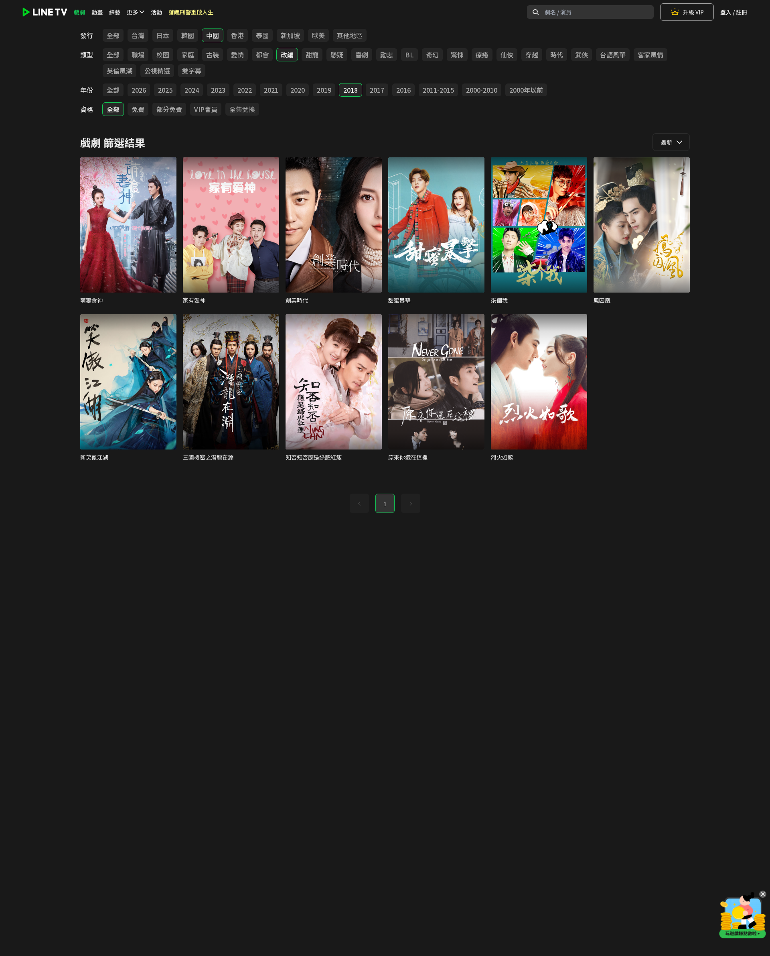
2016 (403, 90)
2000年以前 (526, 90)
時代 (556, 54)
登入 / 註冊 (733, 12)
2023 (218, 90)
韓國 (187, 35)
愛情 (237, 54)
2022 (244, 90)
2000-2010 (481, 90)
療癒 (482, 54)
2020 (297, 90)
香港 (237, 35)
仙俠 (506, 54)
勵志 (386, 54)
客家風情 (650, 54)
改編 (287, 54)
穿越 (531, 54)
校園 (162, 54)
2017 (377, 90)
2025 (165, 90)
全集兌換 (242, 109)
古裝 (212, 54)
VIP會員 (205, 109)
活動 (156, 12)
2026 (139, 90)
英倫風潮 (119, 70)
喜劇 (361, 54)
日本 (162, 35)
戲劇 (79, 12)
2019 (324, 90)
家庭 (187, 54)
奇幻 (432, 54)
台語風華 (613, 54)
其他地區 (350, 35)
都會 (262, 54)
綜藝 (114, 12)
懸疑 (336, 54)
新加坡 (290, 35)
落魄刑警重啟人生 (190, 12)
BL (409, 54)
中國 (212, 35)
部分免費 (169, 109)
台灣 (138, 35)
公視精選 (157, 70)
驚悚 (457, 54)
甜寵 (312, 54)
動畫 (97, 12)
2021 (271, 90)
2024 (191, 90)
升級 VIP (693, 12)
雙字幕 (191, 70)
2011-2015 (438, 90)
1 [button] (385, 504)
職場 (138, 54)
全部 (113, 35)
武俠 (581, 54)
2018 (350, 90)
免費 (138, 109)
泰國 (262, 35)
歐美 (318, 35)
